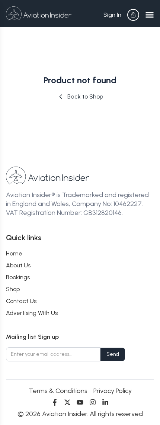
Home (14, 253)
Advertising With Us (32, 312)
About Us (18, 265)
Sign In (112, 14)
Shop (13, 289)
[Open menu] (149, 14)
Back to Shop (85, 96)
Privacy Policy (112, 391)
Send (112, 354)
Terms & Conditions (58, 391)
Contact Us (21, 301)
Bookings (18, 277)
